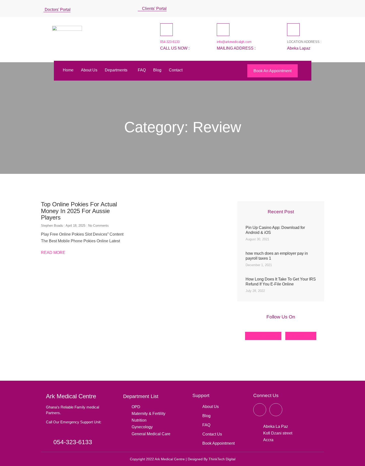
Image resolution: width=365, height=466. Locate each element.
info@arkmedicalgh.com (234, 42)
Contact (175, 70)
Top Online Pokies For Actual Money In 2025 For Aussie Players (79, 211)
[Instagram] (308, 7)
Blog (157, 70)
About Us (89, 70)
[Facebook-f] (259, 409)
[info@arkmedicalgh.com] (223, 29)
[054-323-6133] (166, 29)
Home (68, 70)
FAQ (142, 70)
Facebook (265, 336)
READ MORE (53, 252)
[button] (320, 8)
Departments (116, 70)
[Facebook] (291, 7)
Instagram (301, 336)
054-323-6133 (170, 42)
